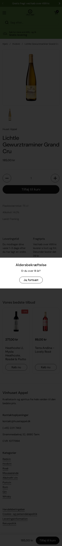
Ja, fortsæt (31, 280)
